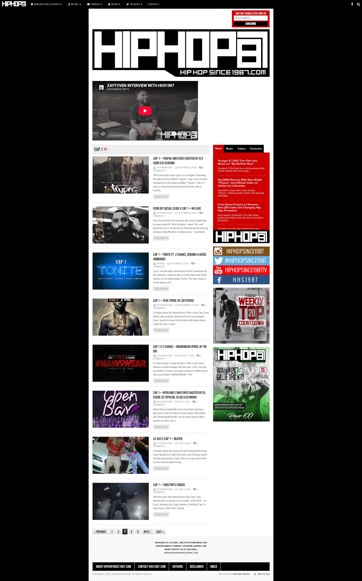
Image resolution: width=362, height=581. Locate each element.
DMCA (213, 566)
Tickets (135, 4)
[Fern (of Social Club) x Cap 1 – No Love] (121, 225)
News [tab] (218, 148)
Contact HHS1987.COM (152, 566)
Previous (100, 532)
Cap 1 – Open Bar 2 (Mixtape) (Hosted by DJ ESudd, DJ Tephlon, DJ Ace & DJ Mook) (179, 395)
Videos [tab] (242, 148)
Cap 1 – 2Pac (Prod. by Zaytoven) (173, 300)
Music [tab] (229, 148)
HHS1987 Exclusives (46, 4)
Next (147, 532)
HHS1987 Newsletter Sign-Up (251, 13)
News (114, 4)
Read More (161, 196)
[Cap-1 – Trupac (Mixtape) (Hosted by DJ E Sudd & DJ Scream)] (121, 175)
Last (160, 532)
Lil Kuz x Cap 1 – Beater (167, 439)
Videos (95, 4)
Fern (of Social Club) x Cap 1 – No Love (177, 208)
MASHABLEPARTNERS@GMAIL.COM (181, 553)
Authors (178, 566)
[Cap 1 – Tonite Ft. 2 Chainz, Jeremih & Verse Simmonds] (121, 271)
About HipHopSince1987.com (113, 566)
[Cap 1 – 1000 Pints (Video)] (121, 501)
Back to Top (264, 574)
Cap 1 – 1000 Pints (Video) (169, 485)
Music (75, 4)
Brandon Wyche (241, 574)
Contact (153, 4)
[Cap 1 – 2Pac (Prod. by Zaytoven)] (121, 317)
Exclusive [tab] (256, 148)
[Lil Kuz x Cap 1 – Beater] (121, 455)
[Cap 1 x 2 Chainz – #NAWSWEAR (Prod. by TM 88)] (121, 363)
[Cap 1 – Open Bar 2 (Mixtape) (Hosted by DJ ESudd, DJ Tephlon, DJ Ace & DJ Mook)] (121, 409)
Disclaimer (196, 566)
